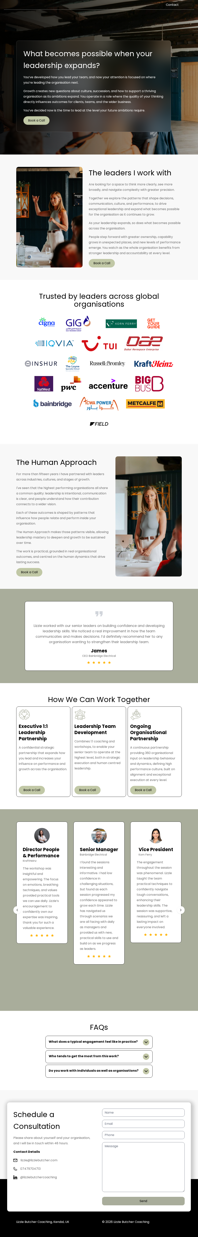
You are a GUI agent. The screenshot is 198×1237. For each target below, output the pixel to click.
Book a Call (36, 120)
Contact (172, 5)
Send (143, 1201)
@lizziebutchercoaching (38, 1177)
